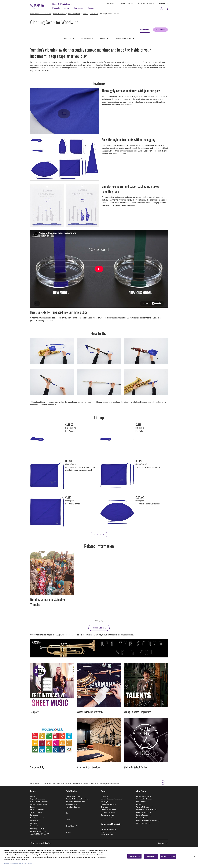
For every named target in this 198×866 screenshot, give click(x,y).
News (67, 813)
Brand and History (142, 812)
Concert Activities (71, 804)
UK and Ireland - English (148, 3)
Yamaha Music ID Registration (111, 823)
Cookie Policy (27, 864)
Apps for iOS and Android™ (39, 834)
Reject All (150, 856)
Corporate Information (143, 796)
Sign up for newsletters (108, 829)
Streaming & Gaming (37, 828)
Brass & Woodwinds (61, 4)
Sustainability (140, 818)
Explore (91, 8)
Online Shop (110, 3)
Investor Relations (142, 815)
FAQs (103, 801)
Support (130, 3)
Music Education (71, 791)
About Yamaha (141, 791)
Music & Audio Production (39, 801)
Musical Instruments (59, 14)
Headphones (34, 820)
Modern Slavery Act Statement (146, 820)
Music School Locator (73, 807)
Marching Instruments (37, 818)
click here (86, 857)
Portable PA (34, 823)
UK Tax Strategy (141, 823)
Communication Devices (38, 831)
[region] (99, 856)
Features (68, 38)
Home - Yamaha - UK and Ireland (40, 14)
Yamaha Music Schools (73, 796)
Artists (66, 8)
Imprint (6, 864)
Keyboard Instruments (37, 799)
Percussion (34, 815)
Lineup (103, 38)
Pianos (32, 796)
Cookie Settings (134, 856)
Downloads (78, 8)
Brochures (104, 807)
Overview (145, 29)
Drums (32, 807)
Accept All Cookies (168, 856)
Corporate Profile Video (144, 799)
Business (162, 3)
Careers (139, 804)
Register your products (108, 832)
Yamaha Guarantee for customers (112, 799)
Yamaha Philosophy (143, 807)
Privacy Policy (15, 864)
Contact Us (104, 796)
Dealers (122, 3)
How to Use (86, 38)
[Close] (194, 856)
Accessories (94, 14)
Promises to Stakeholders (145, 810)
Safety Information (107, 818)
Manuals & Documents (108, 810)
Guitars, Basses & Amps (38, 804)
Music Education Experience (75, 801)
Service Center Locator (108, 804)
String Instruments (36, 812)
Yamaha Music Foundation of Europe (78, 799)
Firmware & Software (108, 812)
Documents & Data (107, 815)
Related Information (123, 38)
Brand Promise (141, 801)
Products (56, 8)
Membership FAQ (107, 834)
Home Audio (34, 826)
